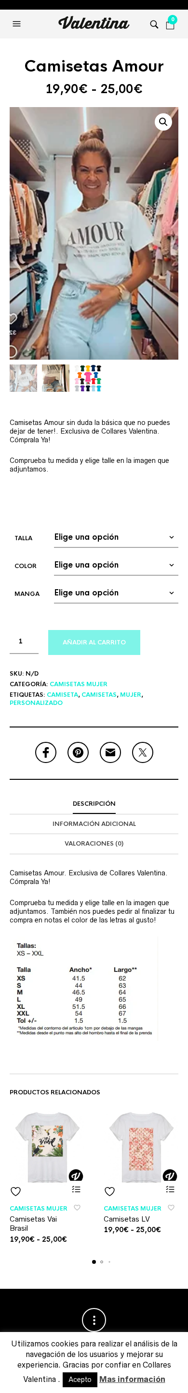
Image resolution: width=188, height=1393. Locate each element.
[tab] (94, 804)
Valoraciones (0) (94, 844)
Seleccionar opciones (75, 1189)
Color (25, 566)
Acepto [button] (80, 1379)
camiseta (62, 695)
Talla (23, 538)
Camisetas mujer (78, 684)
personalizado (36, 703)
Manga (27, 594)
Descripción (94, 804)
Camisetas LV (127, 1219)
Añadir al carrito (94, 642)
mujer (130, 695)
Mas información (132, 1379)
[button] (18, 24)
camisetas (99, 695)
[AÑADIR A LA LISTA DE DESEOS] (47, 1192)
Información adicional (94, 824)
